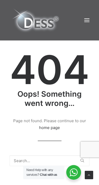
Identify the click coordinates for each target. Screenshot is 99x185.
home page (49, 127)
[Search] (49, 160)
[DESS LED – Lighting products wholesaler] (36, 20)
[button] (87, 20)
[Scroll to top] (89, 174)
